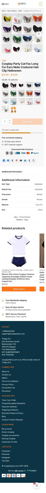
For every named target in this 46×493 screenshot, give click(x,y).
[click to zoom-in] (22, 33)
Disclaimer (6, 391)
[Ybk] (13, 109)
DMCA (4, 378)
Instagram (6, 457)
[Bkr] (21, 85)
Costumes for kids (9, 442)
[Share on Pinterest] (17, 160)
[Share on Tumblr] (29, 160)
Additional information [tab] (12, 171)
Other (20, 11)
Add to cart (27, 121)
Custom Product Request (12, 420)
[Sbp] (5, 101)
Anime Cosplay (8, 432)
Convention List (8, 388)
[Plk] (37, 93)
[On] (29, 93)
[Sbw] (13, 101)
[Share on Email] (21, 160)
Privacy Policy (8, 384)
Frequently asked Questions (13, 403)
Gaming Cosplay (8, 438)
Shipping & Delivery (10, 410)
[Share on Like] (4, 160)
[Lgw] (21, 93)
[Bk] (5, 85)
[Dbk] (37, 85)
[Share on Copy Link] (33, 160)
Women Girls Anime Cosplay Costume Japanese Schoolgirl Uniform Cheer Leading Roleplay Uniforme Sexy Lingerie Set (18, 277)
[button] (10, 120)
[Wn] (21, 101)
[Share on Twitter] (12, 160)
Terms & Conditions (10, 381)
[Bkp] (13, 85)
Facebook (6, 451)
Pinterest (5, 454)
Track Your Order (9, 400)
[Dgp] (5, 93)
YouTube (5, 461)
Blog (4, 416)
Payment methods (9, 407)
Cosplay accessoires (10, 435)
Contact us (6, 375)
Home (4, 11)
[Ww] (5, 109)
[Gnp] (13, 93)
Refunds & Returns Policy (12, 413)
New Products (12, 11)
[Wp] (29, 101)
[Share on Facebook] (8, 160)
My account (7, 429)
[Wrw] (37, 101)
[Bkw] (29, 85)
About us (5, 371)
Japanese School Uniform (12, 270)
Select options (19, 289)
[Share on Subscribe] (25, 160)
